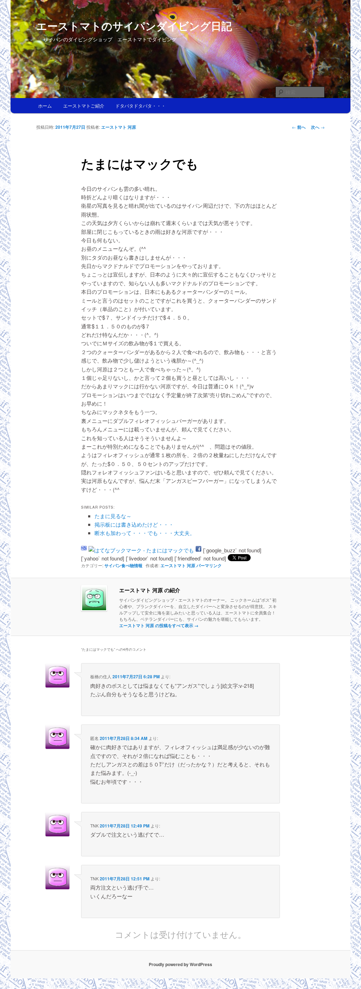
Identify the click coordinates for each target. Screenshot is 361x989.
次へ (318, 127)
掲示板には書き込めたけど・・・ (134, 524)
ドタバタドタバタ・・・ (140, 105)
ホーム (45, 105)
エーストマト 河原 (118, 127)
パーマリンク (209, 565)
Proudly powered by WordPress (180, 964)
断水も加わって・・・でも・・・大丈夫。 (144, 532)
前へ (299, 127)
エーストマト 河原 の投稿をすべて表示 (158, 625)
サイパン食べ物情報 (123, 565)
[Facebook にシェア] (198, 550)
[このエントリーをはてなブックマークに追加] (84, 550)
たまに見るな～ (112, 516)
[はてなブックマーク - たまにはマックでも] (141, 550)
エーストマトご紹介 (83, 105)
